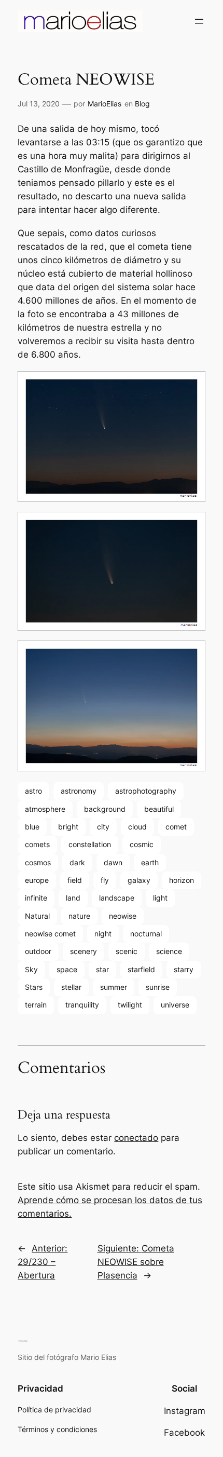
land (73, 897)
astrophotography (145, 790)
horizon (181, 880)
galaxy (139, 880)
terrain (36, 1004)
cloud (137, 826)
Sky (31, 969)
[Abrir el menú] (199, 21)
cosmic (142, 844)
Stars (34, 987)
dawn (113, 862)
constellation (89, 844)
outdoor (38, 951)
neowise (122, 915)
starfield (141, 969)
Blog (142, 103)
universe (175, 1004)
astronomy (78, 790)
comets (37, 844)
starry (183, 969)
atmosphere (45, 809)
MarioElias (104, 103)
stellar (71, 987)
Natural (37, 915)
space (67, 969)
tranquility (82, 1004)
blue (32, 826)
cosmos (38, 862)
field (74, 880)
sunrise (158, 987)
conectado (136, 1138)
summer (113, 987)
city (103, 826)
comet (176, 826)
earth (150, 862)
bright (68, 826)
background (105, 809)
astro (33, 790)
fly (105, 880)
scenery (83, 951)
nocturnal (146, 933)
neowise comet (50, 933)
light (160, 897)
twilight (130, 1004)
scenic (126, 951)
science (169, 951)
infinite (36, 897)
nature (79, 915)
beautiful (159, 809)
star (102, 969)
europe (37, 880)
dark (77, 862)
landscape (116, 897)
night (103, 933)
